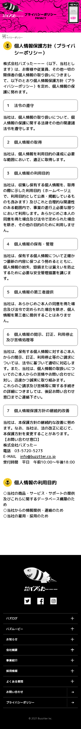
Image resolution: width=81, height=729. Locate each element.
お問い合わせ (14, 692)
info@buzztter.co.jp (38, 456)
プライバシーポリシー (20, 702)
